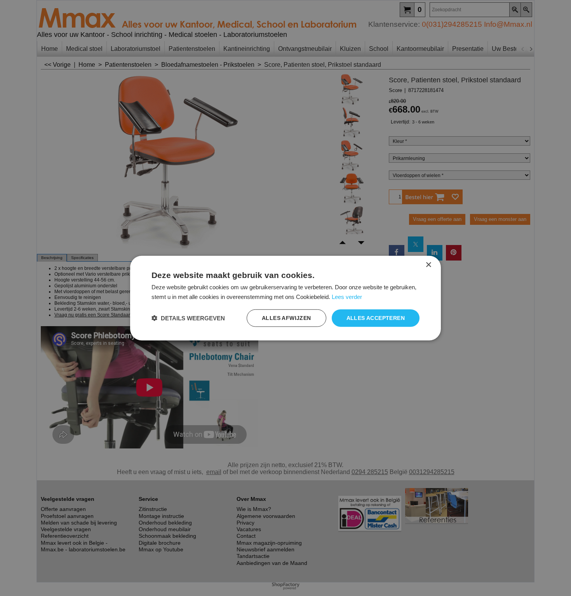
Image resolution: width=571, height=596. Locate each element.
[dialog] (285, 298)
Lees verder (347, 296)
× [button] (428, 265)
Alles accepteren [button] (375, 318)
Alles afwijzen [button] (286, 318)
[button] (188, 318)
